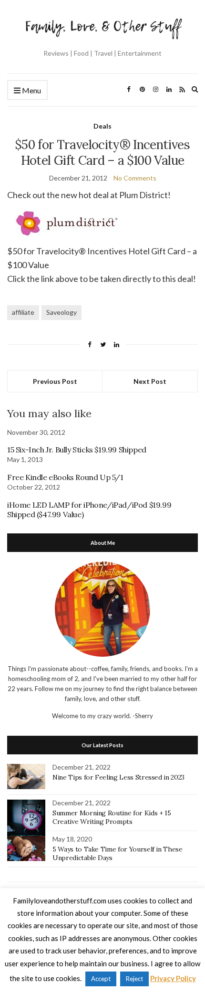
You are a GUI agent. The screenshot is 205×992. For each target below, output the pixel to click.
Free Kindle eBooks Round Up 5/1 (65, 477)
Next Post (149, 381)
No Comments (134, 178)
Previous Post (55, 381)
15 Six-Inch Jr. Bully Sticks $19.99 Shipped (76, 449)
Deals (102, 126)
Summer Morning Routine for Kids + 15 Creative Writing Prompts (111, 817)
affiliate (23, 312)
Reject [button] (134, 978)
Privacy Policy (173, 978)
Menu (30, 90)
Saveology (61, 312)
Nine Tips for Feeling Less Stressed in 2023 (118, 777)
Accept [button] (101, 978)
